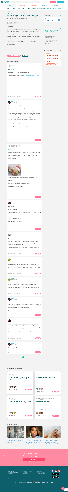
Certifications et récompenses (27, 471)
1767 (39, 415)
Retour (8, 11)
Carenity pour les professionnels (27, 478)
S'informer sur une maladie (41, 473)
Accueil (8, 8)
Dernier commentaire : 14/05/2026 (15, 409)
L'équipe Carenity (10, 473)
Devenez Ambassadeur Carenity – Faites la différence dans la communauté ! (52, 58)
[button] (11, 5)
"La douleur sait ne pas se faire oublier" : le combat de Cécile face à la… (34, 442)
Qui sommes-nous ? (11, 471)
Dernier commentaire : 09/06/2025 (15, 383)
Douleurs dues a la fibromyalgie (45, 377)
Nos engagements (11, 478)
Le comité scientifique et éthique (13, 476)
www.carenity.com (21, 482)
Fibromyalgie (49, 20)
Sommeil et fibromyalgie (43, 401)
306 (16, 389)
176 (16, 415)
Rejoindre (53, 1)
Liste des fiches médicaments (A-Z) (42, 476)
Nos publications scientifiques (13, 477)
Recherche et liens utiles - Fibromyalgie (51, 41)
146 (43, 415)
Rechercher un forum (40, 472)
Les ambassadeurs (11, 474)
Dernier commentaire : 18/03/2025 (42, 385)
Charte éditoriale (25, 473)
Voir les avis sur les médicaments (42, 474)
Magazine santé (39, 471)
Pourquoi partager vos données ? (13, 472)
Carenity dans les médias (26, 472)
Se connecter (60, 1)
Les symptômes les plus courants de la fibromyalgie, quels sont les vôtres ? (20, 403)
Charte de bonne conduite (26, 474)
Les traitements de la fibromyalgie (50, 37)
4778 (12, 415)
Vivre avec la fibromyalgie (51, 34)
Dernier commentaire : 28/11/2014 (42, 409)
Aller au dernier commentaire (37, 61)
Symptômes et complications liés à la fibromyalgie (36, 8)
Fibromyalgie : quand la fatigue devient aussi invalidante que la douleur (52, 442)
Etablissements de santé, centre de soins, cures (53, 44)
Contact (23, 477)
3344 (39, 391)
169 (43, 391)
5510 (11, 389)
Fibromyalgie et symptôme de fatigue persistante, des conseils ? (19, 378)
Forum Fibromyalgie (20, 8)
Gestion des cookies (25, 476)
